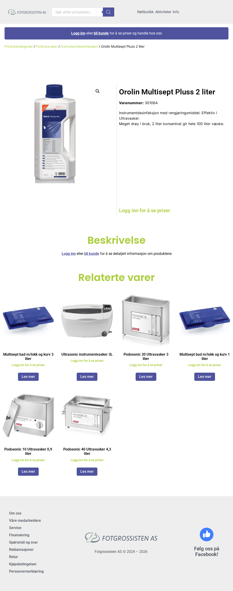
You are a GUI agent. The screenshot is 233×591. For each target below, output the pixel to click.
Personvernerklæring (26, 571)
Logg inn (78, 33)
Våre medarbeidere (25, 520)
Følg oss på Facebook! (206, 551)
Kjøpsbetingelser (23, 564)
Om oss (15, 513)
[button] (98, 91)
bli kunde (101, 33)
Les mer (28, 376)
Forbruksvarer (47, 46)
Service (15, 528)
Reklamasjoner (21, 549)
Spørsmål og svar (23, 542)
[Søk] (108, 12)
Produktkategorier (19, 46)
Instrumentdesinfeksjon (79, 46)
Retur (13, 557)
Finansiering (19, 535)
